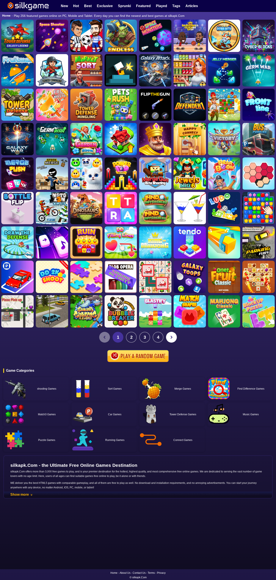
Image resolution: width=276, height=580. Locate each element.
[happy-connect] (190, 139)
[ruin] (86, 242)
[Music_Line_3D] (224, 242)
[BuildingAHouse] (258, 208)
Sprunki (124, 6)
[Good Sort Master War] (190, 70)
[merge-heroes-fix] (224, 139)
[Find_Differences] (155, 208)
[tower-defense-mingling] (86, 105)
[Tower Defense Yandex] (17, 105)
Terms (151, 572)
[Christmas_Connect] (155, 277)
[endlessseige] (121, 36)
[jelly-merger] (224, 70)
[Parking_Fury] (258, 242)
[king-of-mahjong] (155, 242)
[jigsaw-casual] (86, 277)
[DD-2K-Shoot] (52, 277)
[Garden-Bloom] (86, 139)
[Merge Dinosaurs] (86, 208)
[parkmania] (17, 277)
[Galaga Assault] (258, 70)
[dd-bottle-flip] (17, 208)
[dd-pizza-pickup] (17, 311)
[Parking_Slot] (52, 311)
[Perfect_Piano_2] (52, 242)
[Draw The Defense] (17, 242)
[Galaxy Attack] (155, 70)
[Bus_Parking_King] (258, 139)
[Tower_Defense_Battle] (224, 36)
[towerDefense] (52, 70)
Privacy (161, 572)
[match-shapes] (190, 311)
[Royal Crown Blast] (155, 139)
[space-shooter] (52, 36)
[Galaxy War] (17, 139)
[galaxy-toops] (190, 277)
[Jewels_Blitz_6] (190, 173)
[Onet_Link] (258, 277)
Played (161, 6)
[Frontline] (258, 105)
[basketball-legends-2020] (190, 36)
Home (6, 15)
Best (88, 6)
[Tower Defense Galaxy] (17, 36)
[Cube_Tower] (258, 36)
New (64, 6)
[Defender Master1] (190, 105)
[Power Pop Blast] (121, 173)
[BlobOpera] (121, 277)
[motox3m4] (52, 208)
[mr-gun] (121, 70)
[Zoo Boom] (224, 105)
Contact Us (139, 572)
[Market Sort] (86, 70)
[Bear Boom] (224, 173)
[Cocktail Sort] (190, 208)
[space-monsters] (155, 36)
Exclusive (105, 6)
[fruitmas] (17, 70)
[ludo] (224, 208)
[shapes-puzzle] (258, 173)
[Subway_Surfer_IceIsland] (86, 311)
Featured (143, 6)
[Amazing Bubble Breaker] (121, 311)
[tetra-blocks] (121, 208)
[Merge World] (121, 139)
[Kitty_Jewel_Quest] (86, 173)
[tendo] (190, 242)
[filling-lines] (121, 242)
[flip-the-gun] (155, 105)
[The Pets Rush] (121, 105)
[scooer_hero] (86, 36)
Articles (191, 6)
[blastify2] (155, 311)
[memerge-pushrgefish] (17, 173)
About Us (125, 572)
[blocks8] (258, 311)
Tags (176, 6)
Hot (76, 6)
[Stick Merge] (52, 173)
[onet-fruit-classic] (224, 277)
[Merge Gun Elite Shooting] (155, 173)
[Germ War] (52, 139)
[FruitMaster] (52, 105)
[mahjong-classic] (224, 311)
